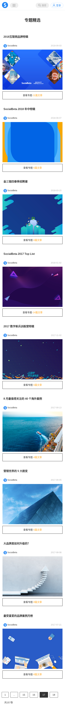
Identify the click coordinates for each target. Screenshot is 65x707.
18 (53, 694)
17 (43, 694)
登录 (58, 5)
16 (33, 694)
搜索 (44, 5)
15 (23, 694)
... (14, 694)
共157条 (8, 702)
